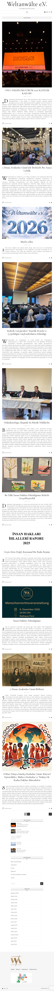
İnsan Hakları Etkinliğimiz (27, 620)
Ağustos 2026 (14, 893)
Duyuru (18, 837)
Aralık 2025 (14, 902)
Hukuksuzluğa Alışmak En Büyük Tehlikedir (27, 422)
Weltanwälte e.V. (27, 4)
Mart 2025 (14, 909)
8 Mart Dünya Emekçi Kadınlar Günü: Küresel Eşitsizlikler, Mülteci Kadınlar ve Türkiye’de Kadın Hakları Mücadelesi (27, 777)
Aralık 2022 (14, 931)
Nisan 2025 (14, 906)
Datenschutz (33, 969)
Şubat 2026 (14, 899)
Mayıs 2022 (14, 938)
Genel (12, 868)
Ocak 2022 (14, 944)
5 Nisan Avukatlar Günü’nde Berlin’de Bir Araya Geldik (27, 169)
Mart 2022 (14, 941)
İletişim (18, 969)
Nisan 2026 (14, 896)
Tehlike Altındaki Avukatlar (18, 874)
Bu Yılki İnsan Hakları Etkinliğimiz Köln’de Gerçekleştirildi (27, 497)
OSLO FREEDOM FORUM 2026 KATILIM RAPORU (27, 92)
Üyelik (12, 969)
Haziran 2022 (14, 934)
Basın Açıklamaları (16, 861)
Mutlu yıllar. (27, 241)
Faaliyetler (14, 865)
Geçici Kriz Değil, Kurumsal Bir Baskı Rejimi (27, 551)
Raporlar (13, 871)
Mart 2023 (14, 922)
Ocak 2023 (14, 928)
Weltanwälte (8, 123)
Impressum (25, 969)
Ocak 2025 (14, 912)
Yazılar (13, 877)
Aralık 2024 (14, 915)
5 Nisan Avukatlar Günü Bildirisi (27, 689)
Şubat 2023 (14, 925)
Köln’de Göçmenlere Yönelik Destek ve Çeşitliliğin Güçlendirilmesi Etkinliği (27, 332)
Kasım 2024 (14, 918)
